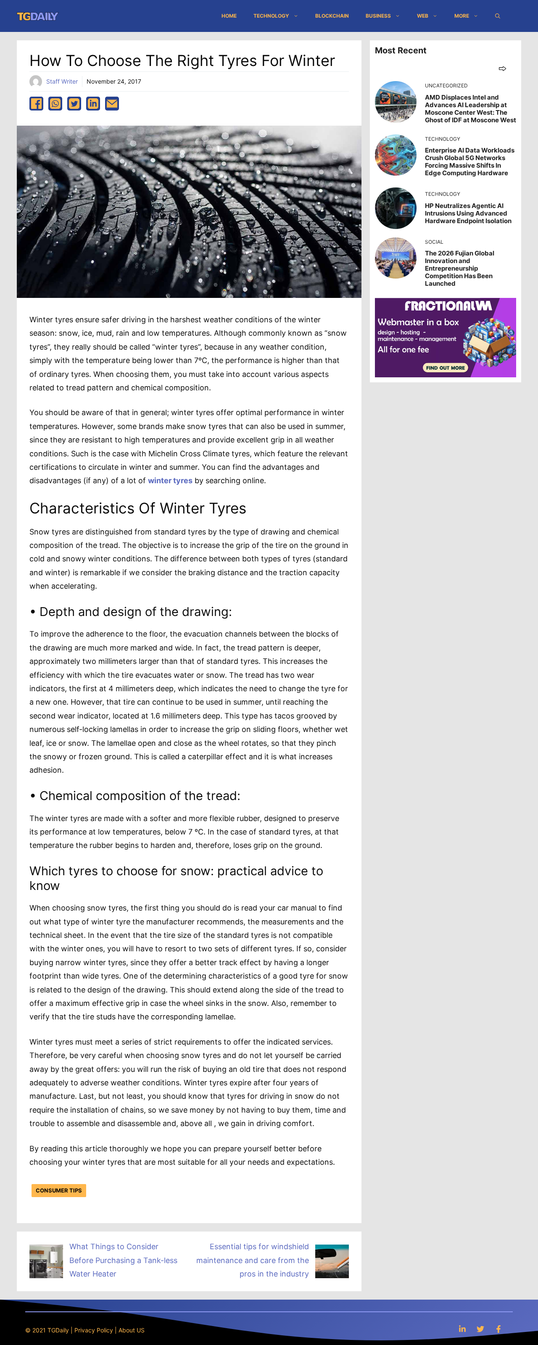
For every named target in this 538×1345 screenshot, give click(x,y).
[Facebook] (498, 1329)
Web (422, 16)
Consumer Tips (59, 1190)
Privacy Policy (93, 1330)
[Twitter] (480, 1329)
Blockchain (332, 16)
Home (229, 16)
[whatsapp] (55, 104)
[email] (112, 104)
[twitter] (74, 104)
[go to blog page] (502, 68)
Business (378, 16)
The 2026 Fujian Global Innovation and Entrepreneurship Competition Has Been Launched (459, 268)
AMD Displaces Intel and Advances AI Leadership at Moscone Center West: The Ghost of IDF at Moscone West (470, 108)
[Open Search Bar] (498, 16)
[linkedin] (93, 104)
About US (132, 1330)
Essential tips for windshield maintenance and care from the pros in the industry (252, 1260)
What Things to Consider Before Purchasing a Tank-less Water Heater (123, 1260)
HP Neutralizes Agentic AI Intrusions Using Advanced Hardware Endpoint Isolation (468, 213)
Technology (271, 16)
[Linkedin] (462, 1329)
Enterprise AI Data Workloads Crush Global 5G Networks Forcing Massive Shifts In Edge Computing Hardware (469, 161)
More (461, 16)
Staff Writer (62, 81)
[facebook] (36, 104)
